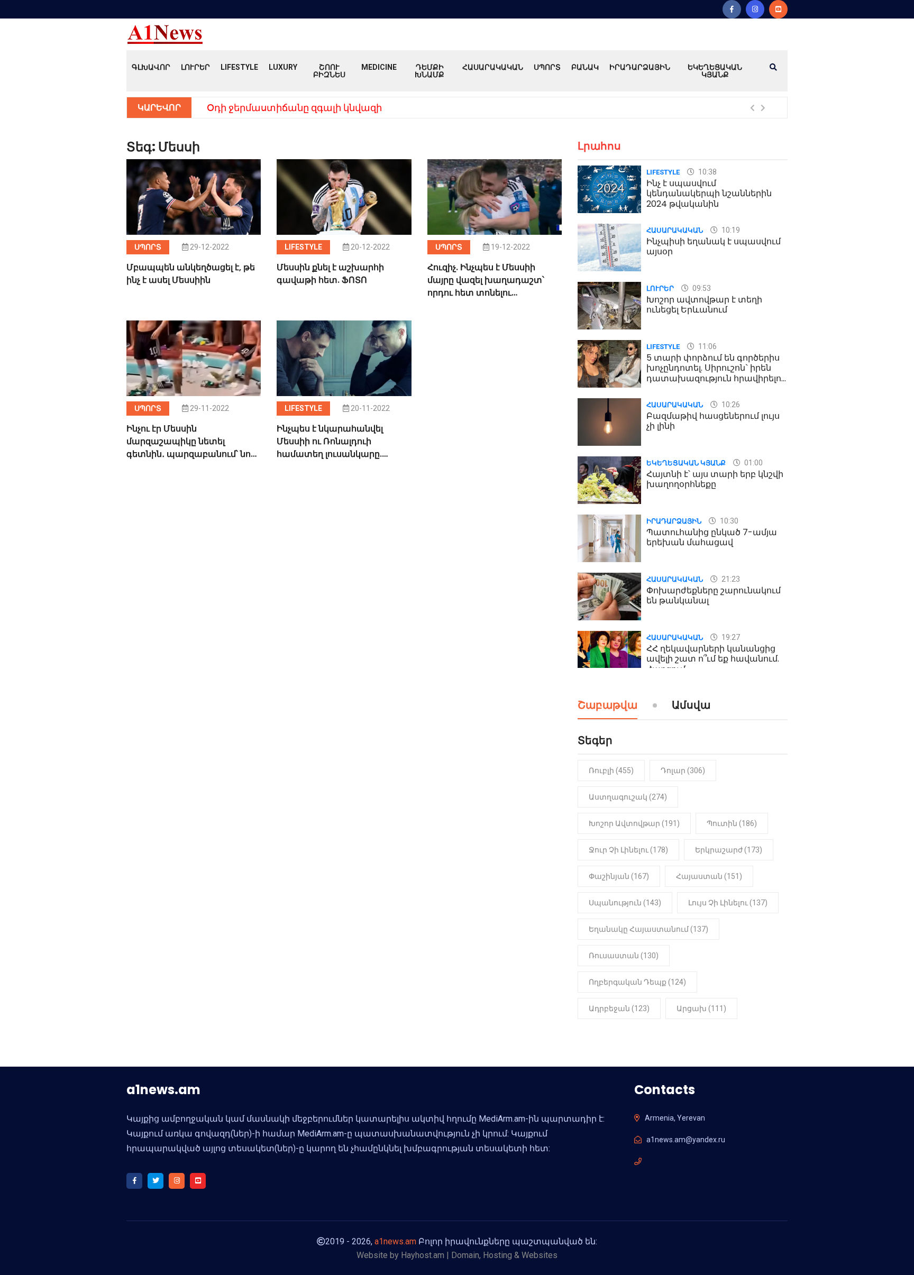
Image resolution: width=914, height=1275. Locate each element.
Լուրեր (195, 67)
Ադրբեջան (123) (619, 1008)
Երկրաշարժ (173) (728, 850)
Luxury (283, 67)
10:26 (730, 404)
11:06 (707, 346)
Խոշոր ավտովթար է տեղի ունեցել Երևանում (704, 304)
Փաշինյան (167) (619, 876)
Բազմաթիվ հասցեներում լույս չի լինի (713, 421)
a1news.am (395, 1241)
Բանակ (585, 67)
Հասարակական (492, 67)
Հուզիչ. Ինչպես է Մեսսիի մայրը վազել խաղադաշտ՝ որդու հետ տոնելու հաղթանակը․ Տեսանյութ (485, 286)
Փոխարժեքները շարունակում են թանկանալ (713, 595)
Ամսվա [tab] (691, 706)
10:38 (707, 172)
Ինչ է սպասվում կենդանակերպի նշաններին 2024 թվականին (709, 193)
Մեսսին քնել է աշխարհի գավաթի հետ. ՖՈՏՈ (330, 273)
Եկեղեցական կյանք (715, 71)
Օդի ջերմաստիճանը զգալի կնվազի (294, 107)
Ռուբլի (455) (611, 770)
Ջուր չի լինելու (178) (628, 850)
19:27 (730, 637)
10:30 (728, 521)
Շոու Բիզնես (329, 71)
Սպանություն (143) (625, 902)
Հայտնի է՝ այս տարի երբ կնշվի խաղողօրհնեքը (714, 479)
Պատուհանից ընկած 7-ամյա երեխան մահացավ (711, 537)
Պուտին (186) (732, 823)
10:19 (730, 230)
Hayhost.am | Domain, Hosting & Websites (479, 1255)
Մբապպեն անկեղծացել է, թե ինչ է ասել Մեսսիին (190, 273)
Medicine (379, 67)
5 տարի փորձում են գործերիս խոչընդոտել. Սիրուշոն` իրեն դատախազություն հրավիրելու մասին (715, 373)
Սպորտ (547, 67)
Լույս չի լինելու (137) (727, 902)
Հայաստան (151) (709, 876)
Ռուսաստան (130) (624, 955)
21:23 (730, 579)
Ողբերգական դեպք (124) (637, 982)
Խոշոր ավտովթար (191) (634, 823)
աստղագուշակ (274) (628, 797)
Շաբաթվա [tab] (607, 706)
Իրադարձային (639, 67)
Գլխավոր (151, 67)
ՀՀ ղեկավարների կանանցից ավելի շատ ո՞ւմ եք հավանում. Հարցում (712, 659)
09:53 (701, 288)
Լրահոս (599, 146)
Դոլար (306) (683, 770)
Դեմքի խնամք (429, 71)
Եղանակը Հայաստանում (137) (648, 929)
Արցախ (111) (701, 1008)
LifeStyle (239, 67)
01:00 (753, 462)
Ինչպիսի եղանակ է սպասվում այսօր (713, 246)
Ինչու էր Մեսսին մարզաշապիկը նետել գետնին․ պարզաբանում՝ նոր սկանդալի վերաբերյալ (191, 448)
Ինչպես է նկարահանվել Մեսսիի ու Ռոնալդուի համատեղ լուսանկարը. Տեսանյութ (330, 448)
